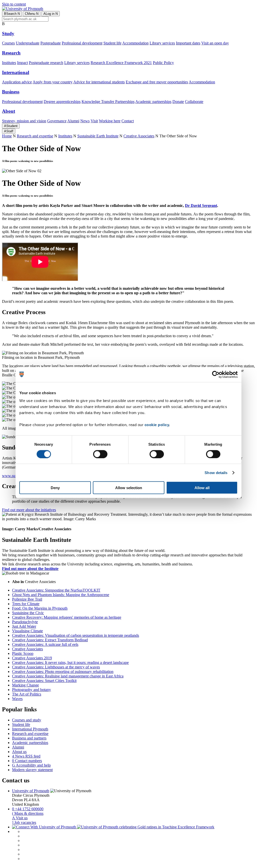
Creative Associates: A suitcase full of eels (45, 644)
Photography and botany (31, 689)
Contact (127, 121)
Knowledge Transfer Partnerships (108, 101)
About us (19, 751)
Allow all (202, 488)
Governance (57, 121)
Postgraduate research (46, 63)
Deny (55, 488)
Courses (8, 43)
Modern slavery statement (32, 770)
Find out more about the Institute (30, 568)
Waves (17, 699)
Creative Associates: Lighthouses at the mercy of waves (56, 667)
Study (8, 33)
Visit (94, 121)
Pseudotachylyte (25, 622)
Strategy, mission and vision (24, 121)
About (8, 111)
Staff (8, 131)
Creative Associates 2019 (32, 658)
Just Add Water (24, 626)
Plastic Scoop (22, 653)
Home (7, 136)
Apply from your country (53, 82)
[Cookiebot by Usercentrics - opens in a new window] (216, 374)
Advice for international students (99, 82)
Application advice (17, 82)
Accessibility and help (31, 765)
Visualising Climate (27, 631)
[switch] (100, 454)
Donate (178, 101)
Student (11, 126)
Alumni (73, 121)
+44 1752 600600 (27, 809)
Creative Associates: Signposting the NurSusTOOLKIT (56, 590)
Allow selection (128, 488)
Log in (50, 14)
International (15, 72)
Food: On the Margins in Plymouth (40, 608)
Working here (109, 121)
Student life (112, 43)
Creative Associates (138, 136)
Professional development (82, 43)
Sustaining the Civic (28, 613)
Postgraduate (50, 43)
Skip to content (14, 4)
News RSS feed (26, 756)
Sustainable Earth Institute (97, 136)
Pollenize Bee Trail (27, 599)
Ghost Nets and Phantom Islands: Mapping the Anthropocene (60, 595)
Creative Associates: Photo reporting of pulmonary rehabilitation (62, 671)
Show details (216, 472)
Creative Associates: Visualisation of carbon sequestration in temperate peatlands (75, 635)
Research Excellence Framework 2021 (121, 63)
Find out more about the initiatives (29, 510)
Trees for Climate (25, 604)
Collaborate (194, 101)
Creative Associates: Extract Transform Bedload (50, 640)
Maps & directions (27, 813)
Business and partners (29, 738)
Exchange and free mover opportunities (157, 82)
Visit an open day (215, 43)
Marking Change (25, 685)
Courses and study (26, 720)
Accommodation (135, 43)
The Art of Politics (26, 694)
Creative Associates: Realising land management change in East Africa (67, 676)
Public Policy (163, 63)
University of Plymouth (30, 791)
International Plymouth (30, 729)
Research (11, 52)
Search (12, 14)
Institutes (9, 63)
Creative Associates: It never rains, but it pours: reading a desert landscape (70, 662)
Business (10, 91)
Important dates (188, 43)
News (85, 121)
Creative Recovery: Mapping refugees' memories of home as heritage (66, 617)
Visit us (20, 818)
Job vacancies (24, 822)
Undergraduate (27, 43)
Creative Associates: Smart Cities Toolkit (44, 680)
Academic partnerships (153, 101)
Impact (22, 63)
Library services (162, 43)
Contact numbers (27, 761)
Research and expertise (35, 136)
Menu (31, 14)
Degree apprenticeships (62, 101)
